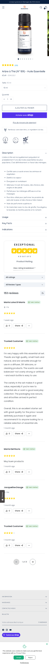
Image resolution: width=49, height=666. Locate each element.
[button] (10, 65)
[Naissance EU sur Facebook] (3, 630)
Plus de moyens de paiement (24, 122)
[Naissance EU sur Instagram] (7, 630)
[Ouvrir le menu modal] (3, 7)
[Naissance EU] (24, 7)
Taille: (6, 83)
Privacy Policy (21, 653)
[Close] (47, 644)
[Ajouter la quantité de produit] (4, 99)
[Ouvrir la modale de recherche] (41, 7)
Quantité (5, 95)
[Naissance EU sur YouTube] (10, 630)
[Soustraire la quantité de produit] (11, 99)
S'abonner (42, 622)
